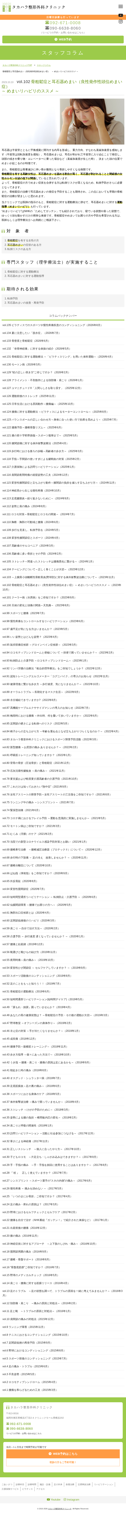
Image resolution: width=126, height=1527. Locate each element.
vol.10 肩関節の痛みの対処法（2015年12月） (29, 1319)
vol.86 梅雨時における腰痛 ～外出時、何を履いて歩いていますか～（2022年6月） (51, 715)
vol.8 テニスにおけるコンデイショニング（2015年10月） (36, 1334)
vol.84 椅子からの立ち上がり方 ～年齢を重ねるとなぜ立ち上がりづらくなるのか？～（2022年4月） (61, 731)
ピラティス (27, 1489)
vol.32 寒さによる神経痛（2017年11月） (26, 1141)
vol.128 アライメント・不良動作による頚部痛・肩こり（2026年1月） (43, 380)
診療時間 (32, 1484)
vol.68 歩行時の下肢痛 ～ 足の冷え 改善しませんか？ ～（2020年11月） (45, 857)
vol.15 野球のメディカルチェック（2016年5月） (31, 1275)
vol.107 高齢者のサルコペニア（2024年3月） (29, 545)
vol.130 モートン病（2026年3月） (22, 364)
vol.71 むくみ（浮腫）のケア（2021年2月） (28, 833)
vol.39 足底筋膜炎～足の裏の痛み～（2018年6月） (32, 1086)
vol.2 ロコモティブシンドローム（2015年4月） (30, 1382)
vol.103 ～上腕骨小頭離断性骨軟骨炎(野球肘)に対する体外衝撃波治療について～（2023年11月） (59, 577)
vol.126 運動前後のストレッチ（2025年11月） (29, 396)
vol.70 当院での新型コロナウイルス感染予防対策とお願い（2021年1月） (45, 841)
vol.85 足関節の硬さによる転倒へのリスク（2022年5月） (36, 723)
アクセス (40, 1489)
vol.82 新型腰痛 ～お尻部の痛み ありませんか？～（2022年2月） (40, 747)
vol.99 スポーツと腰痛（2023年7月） (24, 613)
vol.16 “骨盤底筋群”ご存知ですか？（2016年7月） (31, 1267)
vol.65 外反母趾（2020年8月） (20, 881)
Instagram (72, 1499)
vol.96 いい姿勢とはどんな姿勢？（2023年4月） (31, 636)
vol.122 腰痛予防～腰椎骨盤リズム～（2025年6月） (33, 427)
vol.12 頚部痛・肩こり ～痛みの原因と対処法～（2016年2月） (40, 1303)
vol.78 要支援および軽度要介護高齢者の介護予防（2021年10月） (40, 778)
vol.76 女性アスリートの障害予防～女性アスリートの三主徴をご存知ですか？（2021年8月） (57, 794)
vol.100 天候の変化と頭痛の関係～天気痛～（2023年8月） (37, 605)
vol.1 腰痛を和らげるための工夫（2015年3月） (30, 1390)
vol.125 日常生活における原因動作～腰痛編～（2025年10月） (39, 404)
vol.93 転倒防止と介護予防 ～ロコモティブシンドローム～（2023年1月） (45, 660)
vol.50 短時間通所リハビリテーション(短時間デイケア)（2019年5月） (43, 999)
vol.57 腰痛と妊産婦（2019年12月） (23, 944)
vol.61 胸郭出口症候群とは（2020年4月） (27, 912)
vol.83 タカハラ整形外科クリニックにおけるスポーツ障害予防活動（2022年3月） (50, 739)
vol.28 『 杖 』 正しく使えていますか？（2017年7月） (35, 1172)
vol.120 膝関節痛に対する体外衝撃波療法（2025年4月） (35, 443)
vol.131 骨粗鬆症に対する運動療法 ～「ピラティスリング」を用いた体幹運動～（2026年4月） (58, 356)
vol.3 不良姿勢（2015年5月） (19, 1374)
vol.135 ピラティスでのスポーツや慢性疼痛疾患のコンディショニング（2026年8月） (52, 325)
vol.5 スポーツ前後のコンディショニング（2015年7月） (35, 1358)
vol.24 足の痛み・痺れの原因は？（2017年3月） (31, 1204)
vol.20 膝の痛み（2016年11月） (21, 1235)
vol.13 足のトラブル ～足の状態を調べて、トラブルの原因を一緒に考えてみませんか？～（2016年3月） (62, 1293)
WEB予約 (65, 39)
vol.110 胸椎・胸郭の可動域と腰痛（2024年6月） (31, 522)
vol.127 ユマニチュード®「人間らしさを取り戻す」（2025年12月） (42, 388)
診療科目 (20, 1484)
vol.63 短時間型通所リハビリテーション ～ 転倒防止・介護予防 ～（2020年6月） (50, 897)
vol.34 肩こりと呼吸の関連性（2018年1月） (28, 1125)
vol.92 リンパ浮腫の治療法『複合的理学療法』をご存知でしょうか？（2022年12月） (52, 668)
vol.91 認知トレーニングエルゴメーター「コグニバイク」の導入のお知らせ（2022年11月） (56, 676)
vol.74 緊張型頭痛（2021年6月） (21, 810)
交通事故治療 (84, 1484)
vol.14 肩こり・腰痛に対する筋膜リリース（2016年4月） (36, 1283)
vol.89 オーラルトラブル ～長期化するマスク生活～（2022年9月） (41, 692)
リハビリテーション (103, 1484)
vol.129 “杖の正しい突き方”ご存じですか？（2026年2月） (36, 372)
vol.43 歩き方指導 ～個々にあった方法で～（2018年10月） (37, 1054)
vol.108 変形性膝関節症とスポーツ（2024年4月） (31, 537)
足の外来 (58, 1484)
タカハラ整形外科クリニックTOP (17, 65)
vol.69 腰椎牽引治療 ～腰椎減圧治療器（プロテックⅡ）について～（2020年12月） (52, 849)
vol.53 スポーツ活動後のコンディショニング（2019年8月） (37, 975)
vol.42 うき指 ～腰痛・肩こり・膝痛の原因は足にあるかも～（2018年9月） (47, 1062)
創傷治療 (70, 1484)
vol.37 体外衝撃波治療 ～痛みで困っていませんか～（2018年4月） (41, 1101)
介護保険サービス (10, 1489)
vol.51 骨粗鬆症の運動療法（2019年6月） (27, 991)
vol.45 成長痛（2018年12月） (19, 1038)
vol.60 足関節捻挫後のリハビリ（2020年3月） (29, 920)
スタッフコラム (44, 65)
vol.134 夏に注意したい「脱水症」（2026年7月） (31, 333)
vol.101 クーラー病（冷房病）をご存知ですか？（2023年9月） (39, 597)
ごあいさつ (7, 1484)
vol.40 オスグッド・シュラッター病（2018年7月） (32, 1078)
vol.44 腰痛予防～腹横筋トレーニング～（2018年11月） (35, 1046)
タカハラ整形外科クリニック (60, 1509)
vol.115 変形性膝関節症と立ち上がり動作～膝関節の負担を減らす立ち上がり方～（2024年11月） (59, 482)
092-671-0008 (65, 23)
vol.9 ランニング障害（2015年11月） (24, 1327)
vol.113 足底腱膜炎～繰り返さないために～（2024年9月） (36, 498)
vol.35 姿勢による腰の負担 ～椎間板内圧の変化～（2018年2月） (40, 1117)
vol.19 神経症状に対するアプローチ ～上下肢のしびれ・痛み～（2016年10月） (50, 1243)
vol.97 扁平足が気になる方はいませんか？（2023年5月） (36, 629)
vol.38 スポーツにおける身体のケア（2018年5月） (32, 1094)
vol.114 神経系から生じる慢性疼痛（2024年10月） (32, 490)
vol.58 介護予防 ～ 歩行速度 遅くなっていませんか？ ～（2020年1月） (44, 936)
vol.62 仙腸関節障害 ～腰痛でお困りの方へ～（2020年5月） (37, 904)
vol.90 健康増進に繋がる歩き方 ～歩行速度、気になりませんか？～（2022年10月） (51, 684)
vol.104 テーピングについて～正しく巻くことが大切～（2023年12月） (44, 569)
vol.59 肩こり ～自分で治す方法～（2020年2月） (31, 928)
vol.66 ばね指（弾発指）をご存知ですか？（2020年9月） (36, 873)
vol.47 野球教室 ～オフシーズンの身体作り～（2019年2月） (37, 1023)
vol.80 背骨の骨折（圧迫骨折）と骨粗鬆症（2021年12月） (37, 763)
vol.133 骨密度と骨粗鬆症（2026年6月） (26, 340)
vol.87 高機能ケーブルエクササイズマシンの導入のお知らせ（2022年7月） (46, 707)
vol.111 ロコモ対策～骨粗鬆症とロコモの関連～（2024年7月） (39, 514)
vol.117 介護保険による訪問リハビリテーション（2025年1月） (39, 466)
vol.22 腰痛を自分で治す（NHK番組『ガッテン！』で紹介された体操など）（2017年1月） (56, 1220)
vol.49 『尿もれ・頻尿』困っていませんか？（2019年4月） (37, 1007)
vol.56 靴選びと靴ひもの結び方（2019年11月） (30, 952)
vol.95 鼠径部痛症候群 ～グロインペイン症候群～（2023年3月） (40, 644)
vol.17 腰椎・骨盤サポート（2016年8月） (27, 1259)
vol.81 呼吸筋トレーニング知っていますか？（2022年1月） (37, 755)
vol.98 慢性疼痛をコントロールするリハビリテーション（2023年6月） (44, 621)
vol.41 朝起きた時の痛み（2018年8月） (25, 1070)
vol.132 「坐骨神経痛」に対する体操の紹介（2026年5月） (37, 348)
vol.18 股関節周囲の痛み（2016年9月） (25, 1251)
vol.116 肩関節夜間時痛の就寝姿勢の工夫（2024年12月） (36, 474)
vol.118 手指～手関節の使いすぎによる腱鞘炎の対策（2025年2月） (42, 459)
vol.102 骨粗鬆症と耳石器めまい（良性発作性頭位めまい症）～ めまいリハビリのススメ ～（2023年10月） (61, 587)
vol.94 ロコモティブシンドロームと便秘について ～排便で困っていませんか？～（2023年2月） (58, 652)
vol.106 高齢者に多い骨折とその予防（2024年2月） (33, 553)
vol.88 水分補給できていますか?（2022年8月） (30, 700)
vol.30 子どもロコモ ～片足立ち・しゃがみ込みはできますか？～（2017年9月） (50, 1157)
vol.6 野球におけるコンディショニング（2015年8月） (34, 1350)
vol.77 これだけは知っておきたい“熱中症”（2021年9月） (35, 786)
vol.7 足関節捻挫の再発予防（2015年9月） (27, 1342)
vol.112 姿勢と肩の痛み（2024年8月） (25, 506)
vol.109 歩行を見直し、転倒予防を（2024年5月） (31, 530)
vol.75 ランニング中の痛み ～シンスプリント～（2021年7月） (39, 802)
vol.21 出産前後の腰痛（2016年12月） (25, 1228)
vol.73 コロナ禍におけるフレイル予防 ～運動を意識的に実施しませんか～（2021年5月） (54, 818)
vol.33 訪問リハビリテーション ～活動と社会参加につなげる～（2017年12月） (49, 1133)
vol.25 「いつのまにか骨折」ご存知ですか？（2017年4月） (37, 1196)
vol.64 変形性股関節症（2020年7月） (24, 889)
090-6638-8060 (65, 28)
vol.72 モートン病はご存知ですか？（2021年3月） (32, 826)
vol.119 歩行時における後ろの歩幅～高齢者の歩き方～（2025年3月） (43, 451)
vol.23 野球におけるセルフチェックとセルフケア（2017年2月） (40, 1212)
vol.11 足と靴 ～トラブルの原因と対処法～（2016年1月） (37, 1311)
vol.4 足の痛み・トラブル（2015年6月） (26, 1366)
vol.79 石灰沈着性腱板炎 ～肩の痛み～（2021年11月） (34, 770)
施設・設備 (45, 1484)
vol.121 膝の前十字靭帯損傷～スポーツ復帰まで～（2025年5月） (40, 435)
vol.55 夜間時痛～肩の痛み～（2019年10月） (29, 960)
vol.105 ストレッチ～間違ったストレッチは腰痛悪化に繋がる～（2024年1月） (48, 561)
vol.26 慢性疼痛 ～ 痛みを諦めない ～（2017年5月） (33, 1188)
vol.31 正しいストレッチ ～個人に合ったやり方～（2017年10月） (42, 1149)
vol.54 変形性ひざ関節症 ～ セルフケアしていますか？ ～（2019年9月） (45, 967)
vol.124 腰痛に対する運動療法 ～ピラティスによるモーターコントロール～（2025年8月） (55, 411)
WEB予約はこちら (65, 1453)
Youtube (55, 1499)
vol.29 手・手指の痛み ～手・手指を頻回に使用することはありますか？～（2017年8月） (55, 1165)
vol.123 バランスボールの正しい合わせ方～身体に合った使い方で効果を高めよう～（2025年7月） (60, 419)
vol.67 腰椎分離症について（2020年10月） (27, 865)
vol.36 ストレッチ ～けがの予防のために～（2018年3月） (36, 1109)
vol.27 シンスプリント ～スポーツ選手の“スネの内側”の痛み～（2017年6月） (47, 1180)
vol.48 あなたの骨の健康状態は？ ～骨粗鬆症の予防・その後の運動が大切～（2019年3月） (56, 1015)
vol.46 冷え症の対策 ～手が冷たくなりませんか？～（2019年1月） (41, 1030)
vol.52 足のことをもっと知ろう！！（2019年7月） (32, 983)
